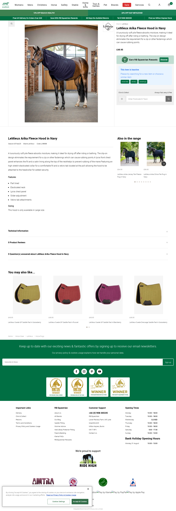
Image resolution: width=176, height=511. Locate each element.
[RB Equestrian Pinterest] (92, 371)
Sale (127, 4)
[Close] (88, 489)
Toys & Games (96, 5)
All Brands (58, 416)
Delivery (19, 413)
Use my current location (122, 99)
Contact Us (93, 433)
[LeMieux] (108, 27)
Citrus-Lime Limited (96, 509)
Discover (164, 59)
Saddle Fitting (60, 423)
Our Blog (58, 419)
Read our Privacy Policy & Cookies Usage (61, 495)
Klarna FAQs (59, 436)
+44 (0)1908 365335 (98, 412)
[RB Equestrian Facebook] (76, 371)
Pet (105, 5)
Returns (19, 419)
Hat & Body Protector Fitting (65, 429)
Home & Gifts (85, 5)
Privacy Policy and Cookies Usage (28, 426)
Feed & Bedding (60, 433)
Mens (30, 5)
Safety (64, 5)
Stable (75, 5)
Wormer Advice (60, 426)
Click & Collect (21, 416)
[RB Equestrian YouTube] (99, 371)
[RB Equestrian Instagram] (84, 371)
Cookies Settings (58, 501)
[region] (47, 496)
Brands (114, 5)
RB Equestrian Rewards (63, 440)
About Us (58, 413)
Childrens (42, 5)
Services (139, 5)
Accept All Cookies (80, 501)
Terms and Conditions (24, 423)
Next (163, 163)
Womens (19, 5)
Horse (54, 5)
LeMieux (125, 24)
